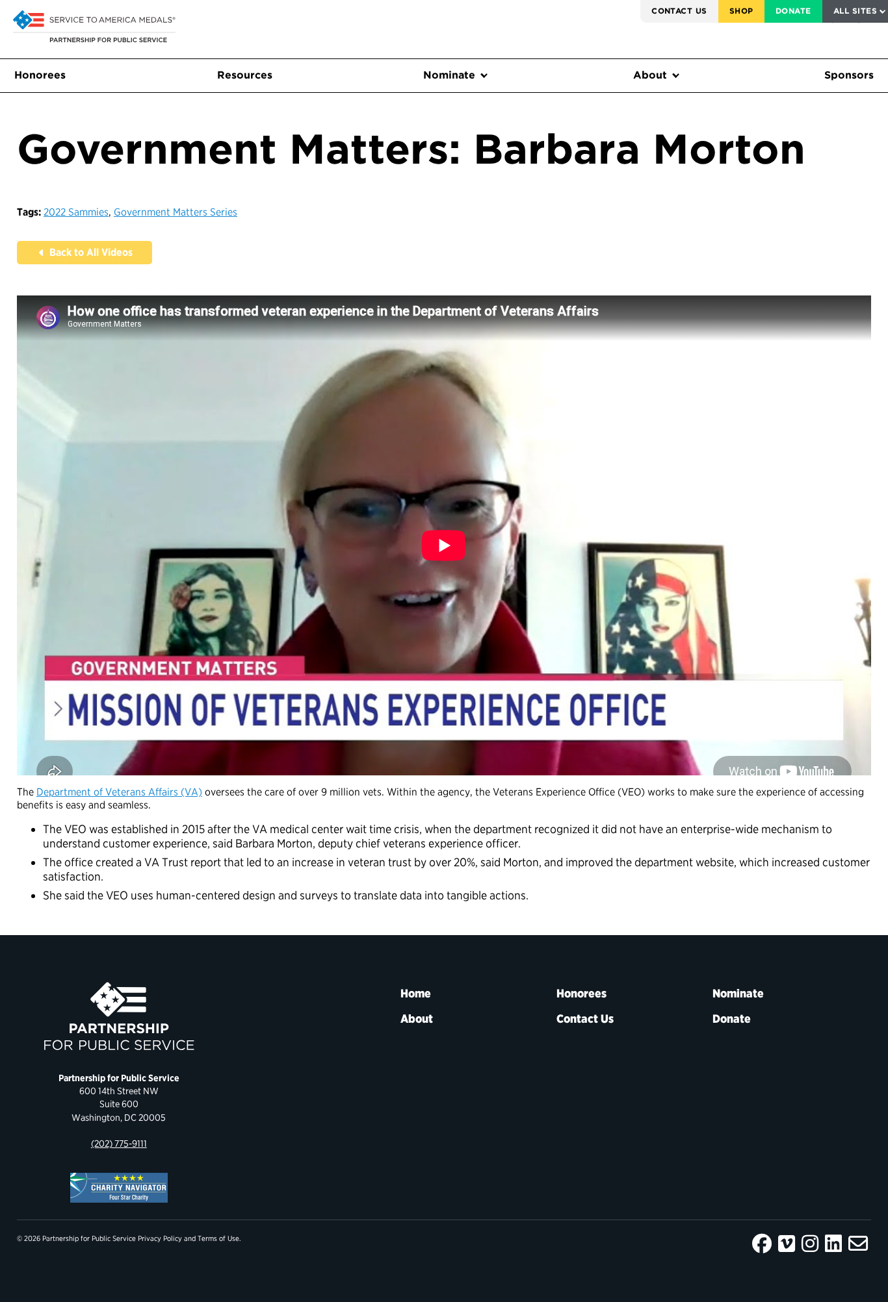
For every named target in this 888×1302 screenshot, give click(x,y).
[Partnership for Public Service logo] (119, 1016)
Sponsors (849, 75)
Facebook (762, 1244)
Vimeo (786, 1244)
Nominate (449, 75)
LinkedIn (833, 1244)
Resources (244, 75)
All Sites (855, 11)
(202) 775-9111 (119, 1143)
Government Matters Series (175, 212)
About (650, 75)
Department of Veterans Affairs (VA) (119, 792)
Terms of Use (218, 1238)
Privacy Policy (160, 1238)
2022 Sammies (76, 212)
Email (858, 1244)
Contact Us (679, 11)
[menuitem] (679, 11)
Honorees (40, 75)
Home (415, 993)
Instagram (810, 1244)
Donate (793, 11)
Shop (741, 11)
